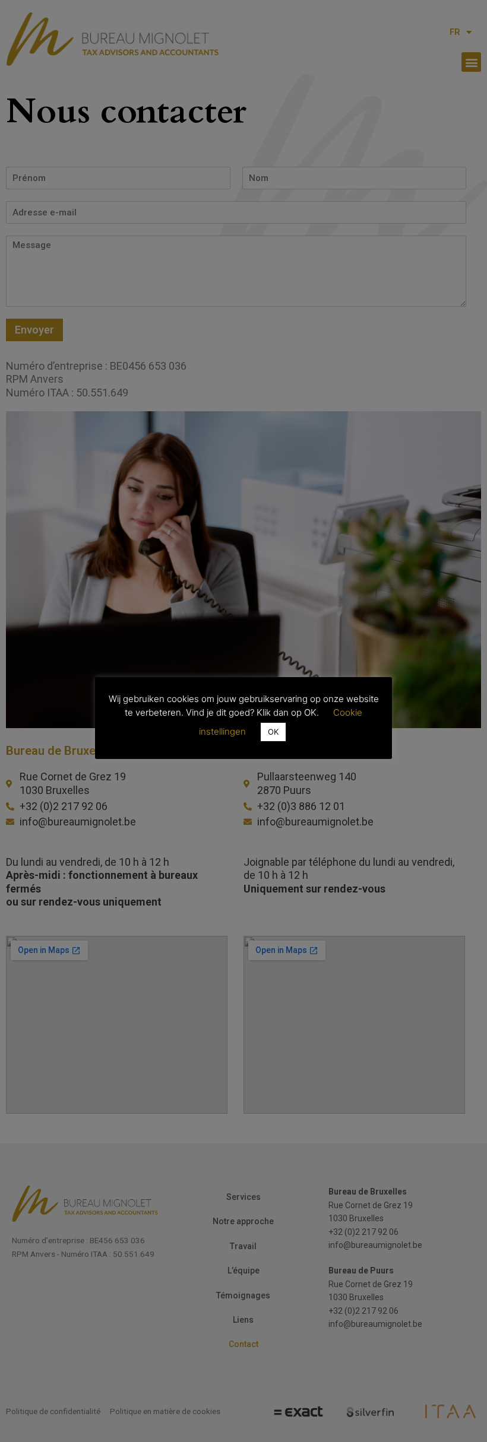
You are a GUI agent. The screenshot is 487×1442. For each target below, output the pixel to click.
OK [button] (273, 731)
